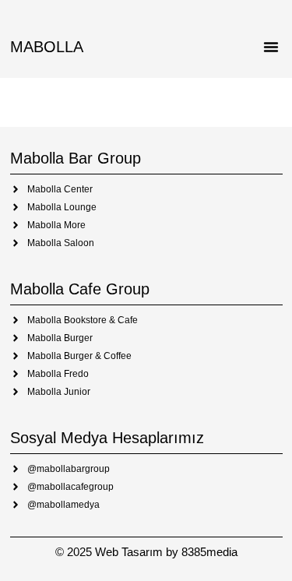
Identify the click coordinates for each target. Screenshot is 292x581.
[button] (271, 46)
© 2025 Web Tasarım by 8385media (146, 551)
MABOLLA (46, 46)
